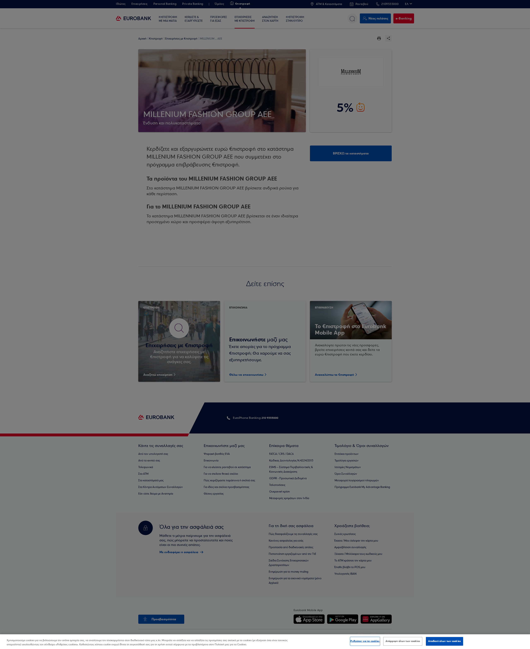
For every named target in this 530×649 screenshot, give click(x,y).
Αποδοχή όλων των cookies (444, 641)
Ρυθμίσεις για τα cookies (364, 641)
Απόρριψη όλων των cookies (402, 641)
